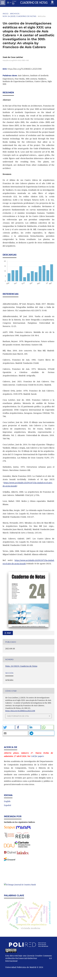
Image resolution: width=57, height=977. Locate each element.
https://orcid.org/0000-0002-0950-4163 (16, 60)
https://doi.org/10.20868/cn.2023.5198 (24, 69)
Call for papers (37, 756)
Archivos (14, 13)
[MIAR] (23, 828)
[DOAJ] (9, 846)
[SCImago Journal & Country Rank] (20, 884)
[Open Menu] (2, 2)
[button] (9, 727)
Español (7, 805)
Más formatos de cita (18, 716)
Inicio (5, 13)
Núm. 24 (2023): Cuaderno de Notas (19, 16)
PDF (8, 633)
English (7, 801)
